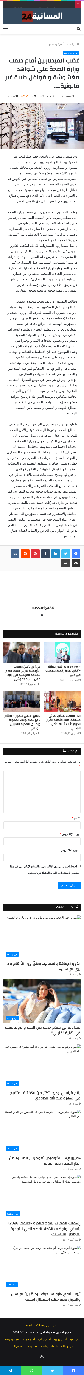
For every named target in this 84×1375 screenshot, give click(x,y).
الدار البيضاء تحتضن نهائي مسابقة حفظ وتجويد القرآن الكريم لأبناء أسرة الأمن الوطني (63, 722)
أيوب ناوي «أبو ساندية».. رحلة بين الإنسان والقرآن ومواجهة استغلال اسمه (46, 1296)
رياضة (44, 1346)
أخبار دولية (29, 1339)
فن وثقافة (67, 1346)
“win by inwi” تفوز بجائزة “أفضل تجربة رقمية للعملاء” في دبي (63, 671)
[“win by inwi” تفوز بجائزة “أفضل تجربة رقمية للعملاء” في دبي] (62, 652)
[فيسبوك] (76, 553)
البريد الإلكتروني (70, 834)
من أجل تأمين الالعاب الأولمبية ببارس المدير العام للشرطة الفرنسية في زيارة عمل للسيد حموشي (22, 673)
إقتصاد (54, 1346)
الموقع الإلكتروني (71, 850)
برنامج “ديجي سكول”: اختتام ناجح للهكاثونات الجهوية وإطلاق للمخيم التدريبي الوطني (22, 722)
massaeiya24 (67, 95)
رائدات (29, 1325)
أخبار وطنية (44, 1339)
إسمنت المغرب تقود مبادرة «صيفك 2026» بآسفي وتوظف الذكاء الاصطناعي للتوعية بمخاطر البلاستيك (44, 1229)
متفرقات (17, 1346)
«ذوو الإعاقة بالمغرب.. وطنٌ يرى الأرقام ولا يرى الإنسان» (44, 966)
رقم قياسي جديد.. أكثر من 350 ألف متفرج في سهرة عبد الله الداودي (45, 1095)
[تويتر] (65, 553)
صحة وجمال (31, 1346)
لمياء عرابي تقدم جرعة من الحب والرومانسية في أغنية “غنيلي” (43, 1030)
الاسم (76, 818)
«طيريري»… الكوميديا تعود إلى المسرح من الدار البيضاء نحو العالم (45, 1160)
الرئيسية (71, 44)
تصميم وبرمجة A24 (46, 1325)
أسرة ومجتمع (56, 44)
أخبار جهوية (60, 1339)
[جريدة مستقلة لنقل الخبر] (42, 16)
